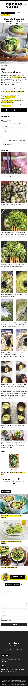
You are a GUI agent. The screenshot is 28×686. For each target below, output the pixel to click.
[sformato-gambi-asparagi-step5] (14, 282)
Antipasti (3, 669)
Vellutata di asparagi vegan (9, 567)
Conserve (10, 671)
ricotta (7, 126)
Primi (7, 669)
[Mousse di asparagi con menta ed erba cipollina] (14, 530)
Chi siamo (3, 659)
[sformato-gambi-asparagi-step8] (14, 372)
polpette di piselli (10, 97)
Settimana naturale (8, 13)
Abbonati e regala (10, 659)
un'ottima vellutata (10, 91)
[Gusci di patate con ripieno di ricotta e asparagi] (14, 504)
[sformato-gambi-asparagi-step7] (14, 340)
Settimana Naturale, (16, 77)
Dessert (14, 671)
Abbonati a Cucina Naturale (16, 577)
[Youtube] (21, 649)
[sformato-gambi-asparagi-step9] (14, 413)
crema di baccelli (5, 98)
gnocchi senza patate (6, 105)
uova (5, 129)
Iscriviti (5, 15)
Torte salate (21, 669)
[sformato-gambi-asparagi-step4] (14, 252)
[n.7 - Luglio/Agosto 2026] (5, 577)
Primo (3, 69)
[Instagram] (10, 649)
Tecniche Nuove (4, 661)
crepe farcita (21, 91)
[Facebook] (6, 649)
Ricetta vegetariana (8, 72)
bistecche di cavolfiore (13, 100)
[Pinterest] (14, 649)
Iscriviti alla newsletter (19, 659)
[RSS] (17, 649)
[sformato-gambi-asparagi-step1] (14, 163)
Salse (6, 671)
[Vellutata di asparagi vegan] (14, 556)
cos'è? (18, 13)
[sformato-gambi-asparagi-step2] (14, 192)
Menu (11, 23)
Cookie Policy (17, 677)
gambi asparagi (6, 124)
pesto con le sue (7, 102)
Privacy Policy (11, 677)
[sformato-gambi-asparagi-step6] (14, 310)
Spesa (17, 23)
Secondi (11, 669)
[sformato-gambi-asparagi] (14, 435)
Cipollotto (6, 131)
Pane (2, 671)
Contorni (15, 669)
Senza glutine (18, 72)
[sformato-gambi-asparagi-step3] (14, 220)
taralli (7, 140)
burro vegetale (8, 144)
